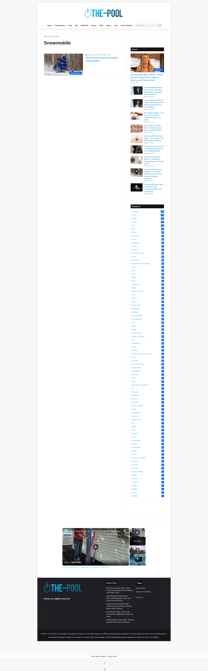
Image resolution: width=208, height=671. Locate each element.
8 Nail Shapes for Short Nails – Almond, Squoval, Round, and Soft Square (153, 128)
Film (133, 423)
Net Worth (84, 25)
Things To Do (136, 419)
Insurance (135, 416)
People (93, 25)
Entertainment (60, 25)
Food (70, 25)
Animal (134, 326)
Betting (134, 298)
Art (133, 340)
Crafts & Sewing (137, 471)
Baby (134, 378)
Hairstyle (135, 433)
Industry (135, 361)
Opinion (134, 475)
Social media (136, 367)
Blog (133, 302)
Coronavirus (136, 447)
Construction (136, 371)
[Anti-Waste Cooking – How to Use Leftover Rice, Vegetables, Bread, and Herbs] (137, 116)
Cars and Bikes (137, 315)
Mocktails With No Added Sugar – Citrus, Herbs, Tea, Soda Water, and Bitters (154, 138)
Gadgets (135, 489)
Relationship (136, 305)
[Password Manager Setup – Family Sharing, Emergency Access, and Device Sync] (137, 187)
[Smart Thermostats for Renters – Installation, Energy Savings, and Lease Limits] (137, 160)
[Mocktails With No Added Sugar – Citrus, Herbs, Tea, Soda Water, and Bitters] (137, 139)
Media (134, 426)
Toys (133, 357)
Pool (133, 295)
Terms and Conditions (143, 592)
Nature (134, 451)
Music (134, 347)
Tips (133, 274)
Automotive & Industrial (140, 385)
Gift (133, 388)
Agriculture (136, 413)
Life (76, 25)
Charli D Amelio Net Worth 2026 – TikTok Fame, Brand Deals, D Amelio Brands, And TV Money (119, 606)
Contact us (139, 597)
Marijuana (135, 395)
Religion (134, 485)
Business (135, 211)
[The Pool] (104, 12)
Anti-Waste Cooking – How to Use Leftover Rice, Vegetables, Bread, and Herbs (119, 614)
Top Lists (135, 402)
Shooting (135, 461)
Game (134, 239)
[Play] (137, 550)
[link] (66, 531)
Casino (134, 222)
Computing (136, 284)
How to (134, 381)
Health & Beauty (137, 406)
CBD (133, 281)
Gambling (135, 243)
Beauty (108, 25)
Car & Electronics (138, 253)
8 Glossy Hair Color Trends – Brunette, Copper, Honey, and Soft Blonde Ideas (154, 148)
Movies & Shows (137, 364)
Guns (134, 437)
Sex (133, 322)
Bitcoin (134, 454)
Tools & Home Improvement (141, 354)
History (134, 492)
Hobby (134, 329)
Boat (133, 430)
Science (135, 478)
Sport (134, 256)
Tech (116, 25)
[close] (105, 663)
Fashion (134, 250)
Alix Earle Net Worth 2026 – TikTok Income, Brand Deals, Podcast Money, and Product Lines (147, 77)
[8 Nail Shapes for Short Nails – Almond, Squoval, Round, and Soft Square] (137, 129)
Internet (134, 392)
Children (135, 350)
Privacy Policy (140, 588)
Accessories (136, 440)
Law (133, 267)
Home (49, 25)
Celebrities (135, 343)
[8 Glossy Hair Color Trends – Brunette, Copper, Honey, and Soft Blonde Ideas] (137, 149)
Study (134, 409)
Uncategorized (137, 319)
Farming (135, 496)
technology (136, 308)
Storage (134, 468)
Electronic (135, 374)
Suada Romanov (92, 55)
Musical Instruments (139, 458)
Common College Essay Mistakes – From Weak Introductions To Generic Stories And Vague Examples (153, 174)
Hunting (134, 465)
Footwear (135, 482)
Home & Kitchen (127, 25)
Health (134, 218)
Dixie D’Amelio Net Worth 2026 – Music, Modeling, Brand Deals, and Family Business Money (118, 598)
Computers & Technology (141, 263)
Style (101, 25)
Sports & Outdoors (138, 336)
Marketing (135, 260)
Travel (134, 232)
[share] (125, 530)
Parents (134, 399)
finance (134, 246)
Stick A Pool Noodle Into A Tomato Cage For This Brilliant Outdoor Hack (95, 531)
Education (135, 236)
